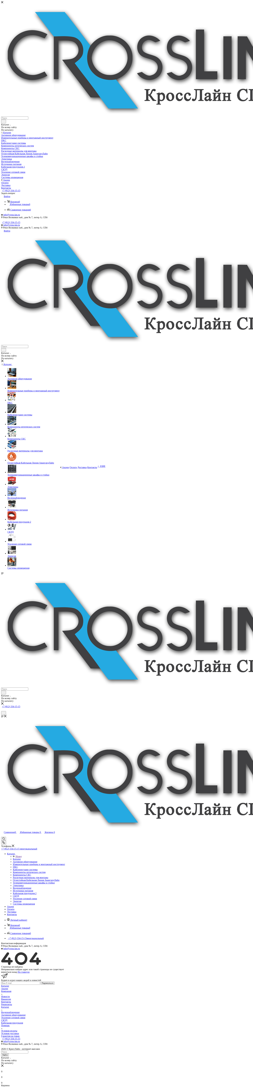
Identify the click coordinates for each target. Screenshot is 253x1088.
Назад (19, 856)
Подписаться (47, 983)
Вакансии (6, 999)
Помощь (5, 1025)
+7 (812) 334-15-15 (11, 190)
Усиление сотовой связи (13, 1017)
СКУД (4, 1020)
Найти (5, 1055)
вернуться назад (9, 972)
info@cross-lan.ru (11, 214)
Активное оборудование (13, 1015)
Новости (5, 996)
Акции (4, 988)
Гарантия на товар (10, 1036)
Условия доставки (10, 1033)
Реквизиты (6, 1004)
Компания (6, 991)
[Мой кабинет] (2, 709)
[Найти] (3, 121)
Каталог (17, 859)
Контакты (6, 1002)
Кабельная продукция (12, 1023)
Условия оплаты (9, 1031)
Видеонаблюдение (10, 1012)
